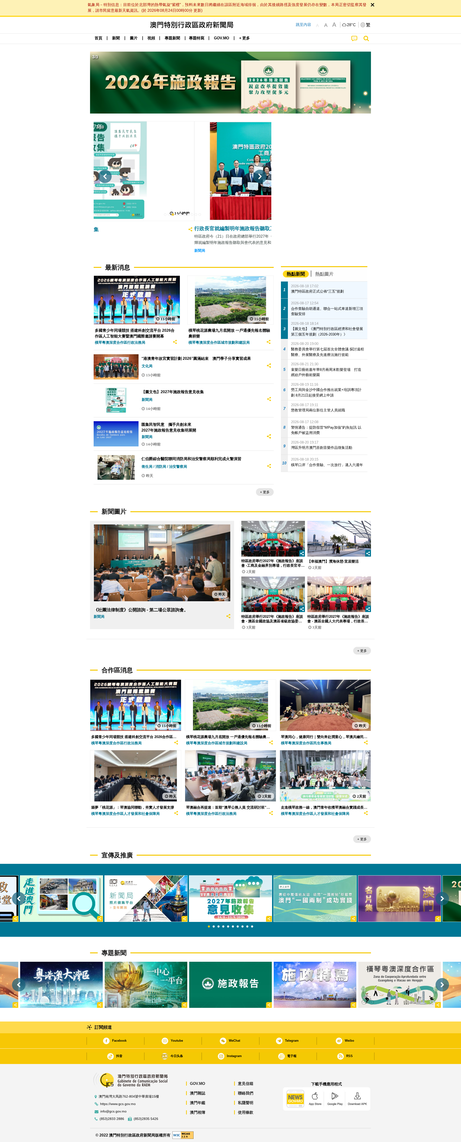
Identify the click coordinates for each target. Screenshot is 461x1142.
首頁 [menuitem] (98, 38)
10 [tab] (252, 926)
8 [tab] (242, 926)
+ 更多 (265, 492)
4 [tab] (223, 926)
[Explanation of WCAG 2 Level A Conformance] (183, 1135)
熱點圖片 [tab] (324, 273)
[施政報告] (230, 985)
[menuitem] (116, 38)
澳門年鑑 (197, 1103)
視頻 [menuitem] (151, 38)
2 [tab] (213, 926)
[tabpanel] (230, 898)
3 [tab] (218, 926)
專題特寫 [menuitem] (196, 38)
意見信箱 (245, 1084)
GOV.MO (197, 1084)
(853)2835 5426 (146, 1119)
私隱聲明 (245, 1103)
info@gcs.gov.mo (113, 1111)
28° (351, 25)
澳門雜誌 (197, 1093)
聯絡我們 (245, 1093)
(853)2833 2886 (112, 1119)
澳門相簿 (197, 1112)
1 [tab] (208, 926)
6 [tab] (232, 926)
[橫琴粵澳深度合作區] (399, 985)
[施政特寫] (315, 985)
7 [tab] (237, 926)
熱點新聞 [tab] (296, 273)
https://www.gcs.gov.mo (118, 1104)
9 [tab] (247, 926)
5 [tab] (228, 926)
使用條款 (245, 1112)
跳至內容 (303, 25)
